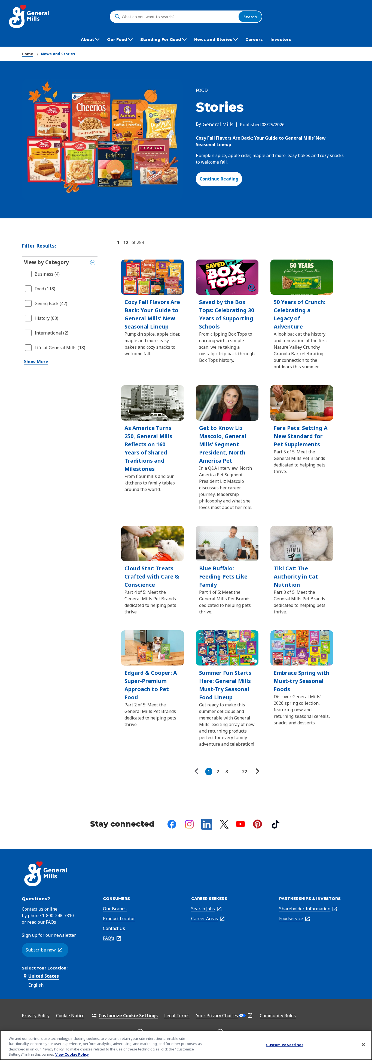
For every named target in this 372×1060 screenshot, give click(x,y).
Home (27, 53)
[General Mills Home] (29, 16)
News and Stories (58, 53)
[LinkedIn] (206, 824)
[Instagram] (189, 824)
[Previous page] (197, 771)
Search (250, 16)
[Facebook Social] (171, 824)
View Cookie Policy (72, 1054)
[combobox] (179, 16)
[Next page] (256, 771)
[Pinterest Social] (257, 824)
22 (244, 772)
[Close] (363, 1044)
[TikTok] (275, 824)
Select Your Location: (45, 968)
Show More (36, 362)
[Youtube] (240, 824)
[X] (224, 824)
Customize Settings (284, 1044)
